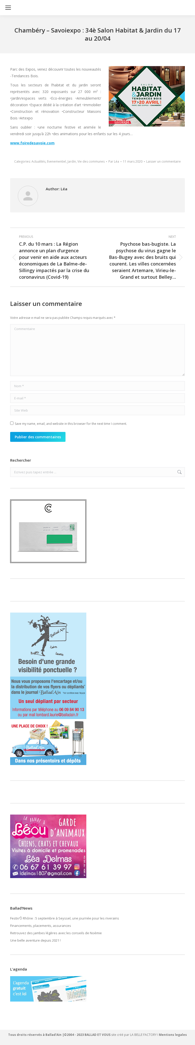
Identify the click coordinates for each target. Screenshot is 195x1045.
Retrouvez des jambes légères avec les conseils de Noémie (56, 933)
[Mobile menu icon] (8, 8)
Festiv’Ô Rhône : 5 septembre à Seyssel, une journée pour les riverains (64, 918)
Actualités (38, 161)
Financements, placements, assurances (40, 925)
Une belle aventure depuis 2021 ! (35, 940)
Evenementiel (56, 161)
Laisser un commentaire (163, 161)
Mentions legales (173, 1035)
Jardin (72, 161)
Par (113, 161)
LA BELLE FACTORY (143, 1035)
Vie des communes (91, 161)
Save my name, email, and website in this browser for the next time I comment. (71, 424)
